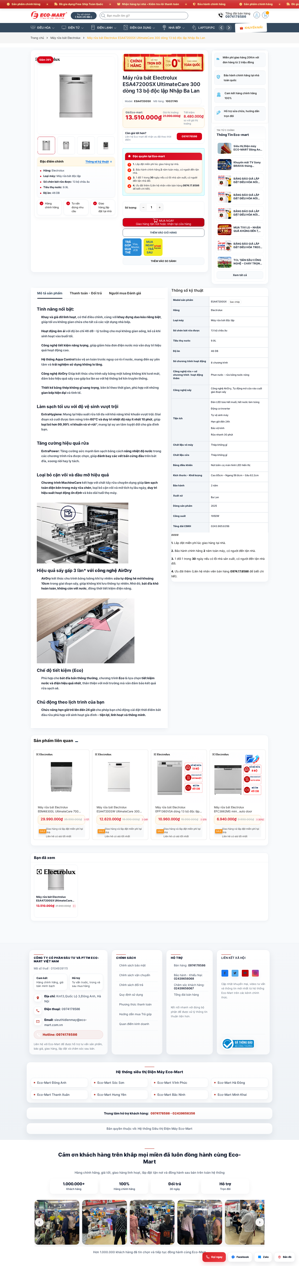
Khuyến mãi (254, 27)
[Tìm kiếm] (104, 15)
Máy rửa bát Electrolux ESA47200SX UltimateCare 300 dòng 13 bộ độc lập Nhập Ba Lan (55, 899)
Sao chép (235, 301)
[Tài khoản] (256, 15)
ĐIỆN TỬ (74, 27)
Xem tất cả (240, 275)
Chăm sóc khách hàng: (189, 986)
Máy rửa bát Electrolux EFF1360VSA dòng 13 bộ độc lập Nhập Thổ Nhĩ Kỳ (177, 809)
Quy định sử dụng (131, 994)
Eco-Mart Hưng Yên (111, 1095)
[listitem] (57, 1222)
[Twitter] (235, 973)
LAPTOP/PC (207, 27)
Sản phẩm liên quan (53, 740)
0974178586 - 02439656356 (173, 1113)
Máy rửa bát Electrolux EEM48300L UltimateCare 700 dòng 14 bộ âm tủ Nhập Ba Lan (59, 809)
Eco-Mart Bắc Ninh (171, 1095)
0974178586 (235, 16)
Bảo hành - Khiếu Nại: (188, 976)
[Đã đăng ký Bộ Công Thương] (237, 1044)
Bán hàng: (189, 965)
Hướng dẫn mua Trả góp (135, 1014)
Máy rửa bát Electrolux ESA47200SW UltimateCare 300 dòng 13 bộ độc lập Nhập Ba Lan (119, 809)
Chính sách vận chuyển (134, 975)
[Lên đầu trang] (290, 1229)
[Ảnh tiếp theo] (259, 1222)
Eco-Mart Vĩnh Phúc (172, 1083)
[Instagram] (255, 973)
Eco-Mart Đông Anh (51, 1083)
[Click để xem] (76, 95)
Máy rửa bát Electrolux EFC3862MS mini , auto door (233, 809)
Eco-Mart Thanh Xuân (53, 1095)
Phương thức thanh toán (135, 1004)
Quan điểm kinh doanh (134, 1024)
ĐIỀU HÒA (43, 27)
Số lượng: (131, 207)
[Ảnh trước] (39, 1222)
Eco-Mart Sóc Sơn (110, 1083)
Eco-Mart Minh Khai (232, 1095)
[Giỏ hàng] (265, 15)
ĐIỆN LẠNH (104, 27)
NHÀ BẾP (175, 27)
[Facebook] (224, 973)
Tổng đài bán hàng (186, 994)
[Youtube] (245, 973)
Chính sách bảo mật (132, 965)
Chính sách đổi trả (131, 985)
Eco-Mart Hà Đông (231, 1083)
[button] (98, 161)
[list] (149, 1222)
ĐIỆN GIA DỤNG (140, 27)
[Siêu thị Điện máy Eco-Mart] (49, 15)
